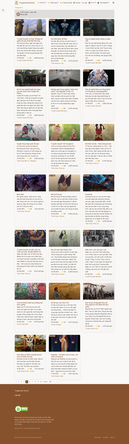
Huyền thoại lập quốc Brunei (28, 144)
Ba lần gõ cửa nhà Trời (60, 303)
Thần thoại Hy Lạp (57, 63)
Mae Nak (20, 194)
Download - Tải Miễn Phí (23, 404)
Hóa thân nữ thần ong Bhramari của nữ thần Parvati (29, 356)
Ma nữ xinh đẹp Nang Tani (61, 250)
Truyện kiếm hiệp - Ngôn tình (25, 402)
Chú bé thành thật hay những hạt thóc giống (30, 304)
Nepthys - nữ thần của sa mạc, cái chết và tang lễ (64, 356)
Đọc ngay (18, 20)
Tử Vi (91, 3)
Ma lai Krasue (56, 194)
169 (50, 381)
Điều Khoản (98, 437)
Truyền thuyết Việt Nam (25, 60)
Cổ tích (41, 3)
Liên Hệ (112, 437)
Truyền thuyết (66, 3)
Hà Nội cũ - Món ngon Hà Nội (25, 399)
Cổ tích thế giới (56, 324)
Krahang (88, 194)
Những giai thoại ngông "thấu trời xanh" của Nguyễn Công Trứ (64, 90)
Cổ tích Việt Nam (22, 324)
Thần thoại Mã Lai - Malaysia (26, 161)
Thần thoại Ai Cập (57, 376)
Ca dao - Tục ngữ (80, 3)
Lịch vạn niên (19, 397)
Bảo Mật (105, 437)
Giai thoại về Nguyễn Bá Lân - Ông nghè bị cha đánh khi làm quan (97, 305)
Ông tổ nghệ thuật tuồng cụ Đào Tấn (97, 40)
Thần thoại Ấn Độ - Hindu (25, 371)
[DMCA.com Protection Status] (21, 412)
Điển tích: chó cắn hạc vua (95, 250)
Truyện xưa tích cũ (91, 328)
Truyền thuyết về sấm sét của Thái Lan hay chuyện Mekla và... (29, 251)
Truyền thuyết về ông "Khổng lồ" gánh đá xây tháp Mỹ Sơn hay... (30, 40)
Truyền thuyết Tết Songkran (62, 144)
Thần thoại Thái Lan (57, 168)
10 (41, 381)
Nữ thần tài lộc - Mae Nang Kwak (98, 144)
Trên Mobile (102, 3)
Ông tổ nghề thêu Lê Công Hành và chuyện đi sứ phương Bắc (97, 90)
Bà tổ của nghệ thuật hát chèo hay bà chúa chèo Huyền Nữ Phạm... (29, 91)
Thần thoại (52, 3)
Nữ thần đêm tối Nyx (59, 39)
